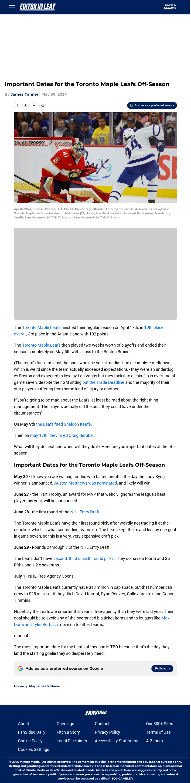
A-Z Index (155, 740)
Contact (102, 723)
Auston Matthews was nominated (85, 483)
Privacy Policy (107, 732)
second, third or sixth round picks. (84, 558)
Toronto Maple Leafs (41, 327)
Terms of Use (158, 732)
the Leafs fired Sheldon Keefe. (64, 424)
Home (19, 686)
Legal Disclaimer (72, 740)
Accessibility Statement (117, 740)
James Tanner (24, 94)
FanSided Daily (31, 732)
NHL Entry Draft (84, 511)
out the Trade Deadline (103, 382)
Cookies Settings (33, 749)
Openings (65, 723)
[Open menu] (12, 7)
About (23, 723)
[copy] (42, 105)
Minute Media (30, 761)
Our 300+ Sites (159, 723)
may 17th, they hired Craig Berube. (62, 435)
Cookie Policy (30, 740)
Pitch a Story (68, 732)
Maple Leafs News (44, 686)
